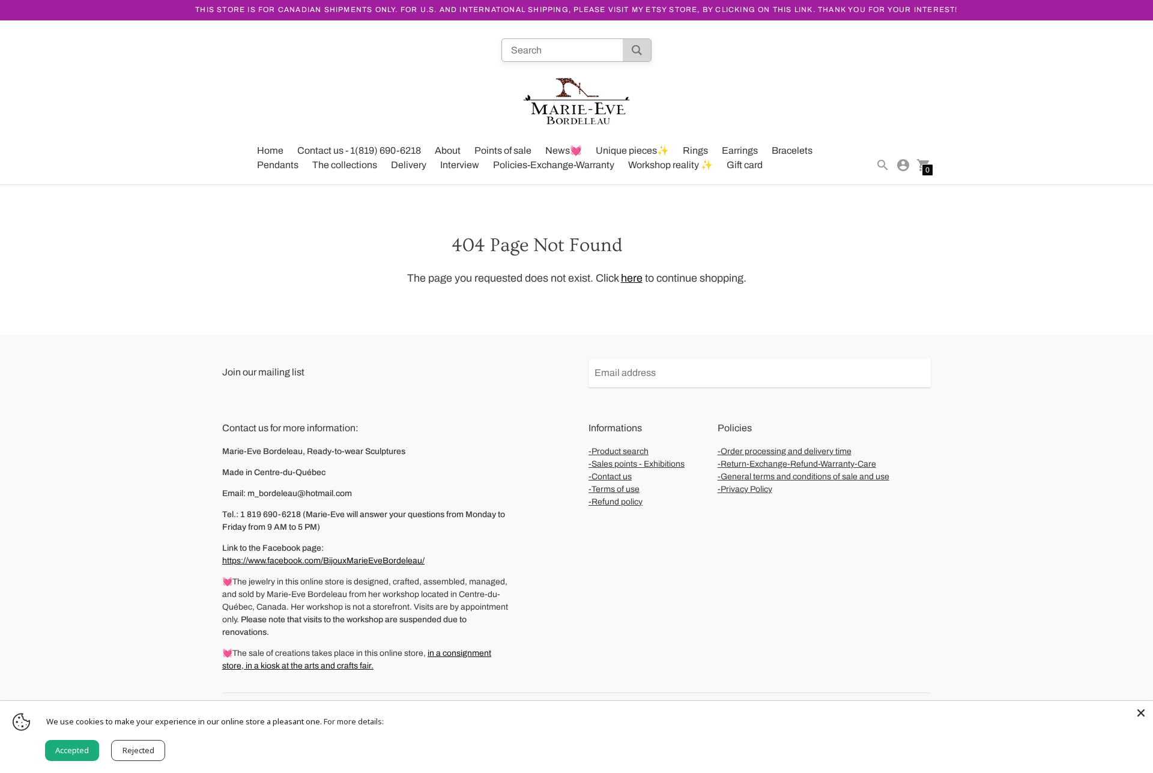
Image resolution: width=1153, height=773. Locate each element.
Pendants (277, 165)
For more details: (354, 721)
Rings (695, 150)
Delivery (408, 165)
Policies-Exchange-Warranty (553, 165)
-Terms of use (614, 489)
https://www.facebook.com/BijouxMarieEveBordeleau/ (323, 560)
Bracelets (792, 150)
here (632, 278)
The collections (344, 165)
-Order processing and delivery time (785, 451)
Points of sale (502, 150)
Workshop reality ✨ (670, 165)
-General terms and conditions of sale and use (803, 476)
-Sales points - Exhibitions (637, 463)
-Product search (619, 451)
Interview (459, 165)
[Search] (637, 50)
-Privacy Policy (745, 489)
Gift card (745, 165)
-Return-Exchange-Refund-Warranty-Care (797, 463)
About (448, 150)
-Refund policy (616, 501)
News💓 (563, 150)
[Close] (1141, 713)
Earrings (740, 150)
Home (270, 150)
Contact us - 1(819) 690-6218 (359, 150)
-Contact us (610, 476)
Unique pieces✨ (632, 150)
